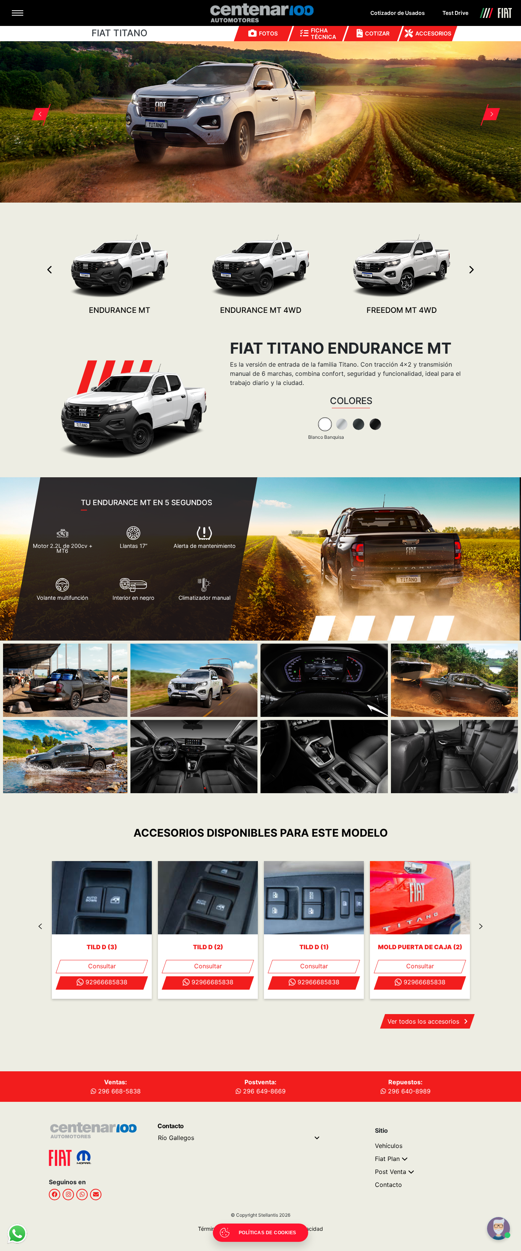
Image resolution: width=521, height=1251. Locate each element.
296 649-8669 (263, 1091)
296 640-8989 (408, 1091)
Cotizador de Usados (397, 13)
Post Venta (390, 1171)
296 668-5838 (118, 1091)
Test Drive (455, 13)
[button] (36, 105)
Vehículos (388, 1146)
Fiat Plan (387, 1158)
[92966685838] (82, 1194)
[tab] (325, 424)
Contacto (388, 1184)
